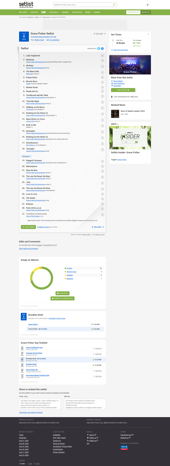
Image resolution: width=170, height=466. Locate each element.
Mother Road (32, 87)
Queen (29, 83)
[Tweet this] (99, 48)
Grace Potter (38, 33)
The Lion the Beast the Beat (38, 176)
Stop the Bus (31, 170)
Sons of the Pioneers (33, 216)
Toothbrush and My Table (37, 95)
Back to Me (31, 125)
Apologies (30, 131)
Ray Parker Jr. (31, 145)
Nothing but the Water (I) (37, 113)
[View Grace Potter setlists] (130, 62)
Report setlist (86, 234)
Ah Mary (29, 65)
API (88, 444)
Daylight (70, 275)
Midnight (70, 279)
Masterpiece (31, 166)
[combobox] (85, 4)
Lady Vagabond (33, 55)
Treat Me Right (32, 101)
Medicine (30, 59)
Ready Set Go (32, 91)
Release (29, 204)
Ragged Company (34, 160)
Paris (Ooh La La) (33, 208)
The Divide (30, 198)
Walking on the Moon (35, 107)
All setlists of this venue (57, 318)
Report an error (100, 234)
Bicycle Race (31, 81)
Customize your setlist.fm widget (31, 412)
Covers (69, 268)
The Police (30, 109)
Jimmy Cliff (30, 121)
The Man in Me (32, 71)
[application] (130, 137)
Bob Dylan (30, 74)
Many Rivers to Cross (35, 119)
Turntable (30, 149)
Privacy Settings (59, 452)
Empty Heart (31, 77)
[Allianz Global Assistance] (124, 447)
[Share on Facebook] (102, 48)
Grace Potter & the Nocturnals (36, 62)
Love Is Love (31, 194)
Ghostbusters (32, 143)
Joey (28, 182)
